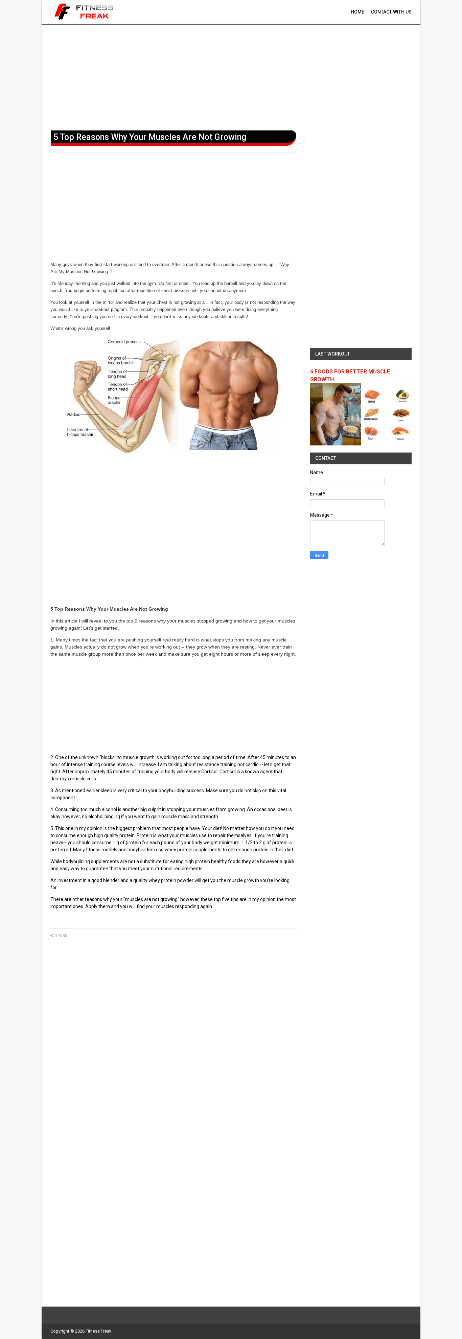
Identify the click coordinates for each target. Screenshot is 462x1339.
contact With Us (391, 12)
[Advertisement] (231, 76)
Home (357, 12)
